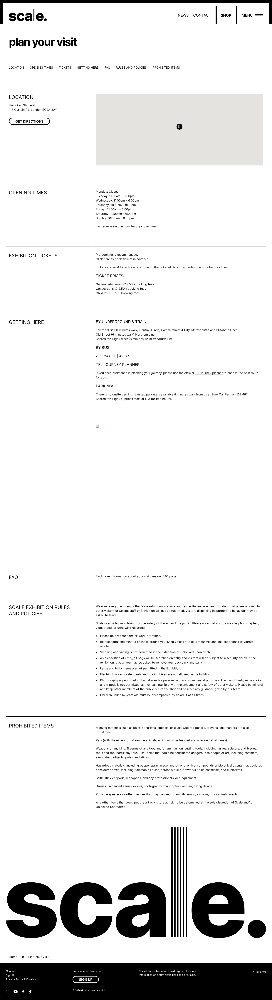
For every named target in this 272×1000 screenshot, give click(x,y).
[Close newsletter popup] (173, 466)
